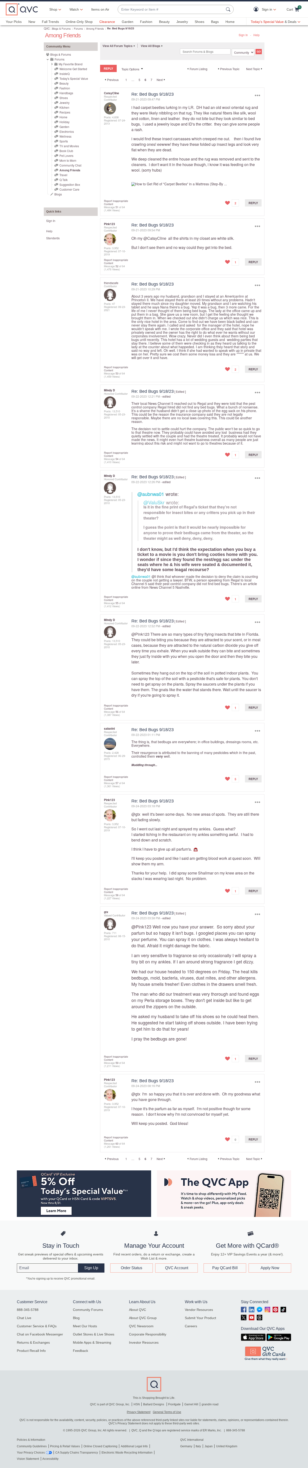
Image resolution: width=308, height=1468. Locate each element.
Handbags (66, 93)
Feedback (80, 1351)
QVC (47, 28)
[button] (257, 9)
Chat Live (24, 1318)
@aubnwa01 (150, 493)
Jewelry (182, 22)
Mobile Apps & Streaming (92, 1342)
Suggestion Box (69, 184)
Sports (63, 141)
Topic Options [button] (130, 69)
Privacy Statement (138, 1412)
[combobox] (171, 9)
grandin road (210, 1404)
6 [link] (145, 80)
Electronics (66, 131)
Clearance (107, 22)
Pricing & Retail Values (65, 1446)
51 (117, 207)
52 (117, 266)
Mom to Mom (67, 160)
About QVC (137, 1310)
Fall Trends (50, 22)
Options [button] (257, 95)
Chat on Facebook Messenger (40, 1334)
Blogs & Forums (61, 28)
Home (230, 22)
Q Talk (63, 180)
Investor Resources (144, 1342)
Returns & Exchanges (33, 1342)
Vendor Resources (199, 1310)
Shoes (199, 22)
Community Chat (70, 165)
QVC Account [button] (176, 1268)
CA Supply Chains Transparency (76, 1452)
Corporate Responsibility (147, 1334)
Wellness (65, 136)
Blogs (58, 194)
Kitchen (64, 107)
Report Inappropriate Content (116, 202)
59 (117, 1063)
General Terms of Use (167, 1412)
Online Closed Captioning (100, 1446)
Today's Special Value (73, 78)
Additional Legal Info (134, 1446)
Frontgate (174, 1404)
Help (256, 35)
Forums (78, 28)
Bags (215, 22)
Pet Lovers (66, 155)
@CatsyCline (154, 238)
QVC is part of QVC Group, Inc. (110, 1404)
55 (117, 603)
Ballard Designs (154, 1404)
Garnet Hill (191, 1404)
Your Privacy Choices (31, 1452)
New (31, 22)
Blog (76, 1318)
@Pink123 (140, 634)
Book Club (66, 151)
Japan (209, 1446)
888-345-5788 (27, 1310)
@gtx (135, 814)
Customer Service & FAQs (37, 1326)
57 (117, 783)
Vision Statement (28, 1459)
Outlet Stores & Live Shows (93, 1334)
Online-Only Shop (79, 22)
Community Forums (88, 1310)
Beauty (164, 22)
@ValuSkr (154, 502)
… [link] (132, 80)
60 (117, 1143)
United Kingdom (226, 1446)
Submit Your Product (200, 1318)
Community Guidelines (32, 1446)
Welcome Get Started (73, 69)
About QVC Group (143, 1318)
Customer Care (69, 189)
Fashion (146, 22)
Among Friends (95, 28)
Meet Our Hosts (85, 1326)
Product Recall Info (31, 1351)
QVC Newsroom (141, 1326)
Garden (127, 22)
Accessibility (50, 1459)
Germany (186, 1446)
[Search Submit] (228, 9)
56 (117, 712)
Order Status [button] (131, 1268)
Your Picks (14, 22)
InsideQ (64, 74)
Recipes (64, 112)
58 (117, 895)
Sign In (243, 35)
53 (117, 373)
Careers (191, 1326)
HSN (137, 1404)
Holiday (64, 122)
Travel (63, 175)
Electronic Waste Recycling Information (127, 1452)
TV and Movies (69, 146)
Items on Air (100, 9)
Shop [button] (53, 9)
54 (117, 459)
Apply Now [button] (270, 1268)
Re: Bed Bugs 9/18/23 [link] (120, 28)
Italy (198, 1446)
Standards (53, 238)
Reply (253, 203)
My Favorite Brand (71, 64)
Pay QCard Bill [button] (225, 1268)
